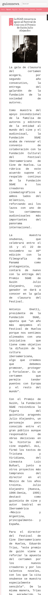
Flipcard (8, 9)
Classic (3, 9)
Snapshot (32, 9)
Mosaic (21, 9)
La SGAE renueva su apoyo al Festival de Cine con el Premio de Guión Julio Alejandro (25, 25)
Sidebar (26, 9)
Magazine (14, 9)
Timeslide (39, 9)
